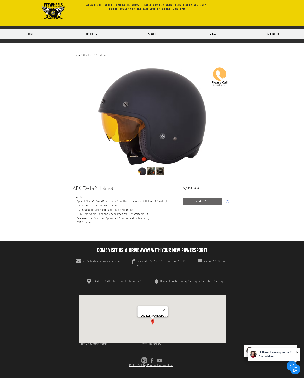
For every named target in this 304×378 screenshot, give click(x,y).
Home (76, 55)
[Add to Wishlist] (227, 201)
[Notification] (156, 281)
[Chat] (200, 261)
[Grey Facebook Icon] (152, 360)
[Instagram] (144, 360)
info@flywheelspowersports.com (102, 261)
